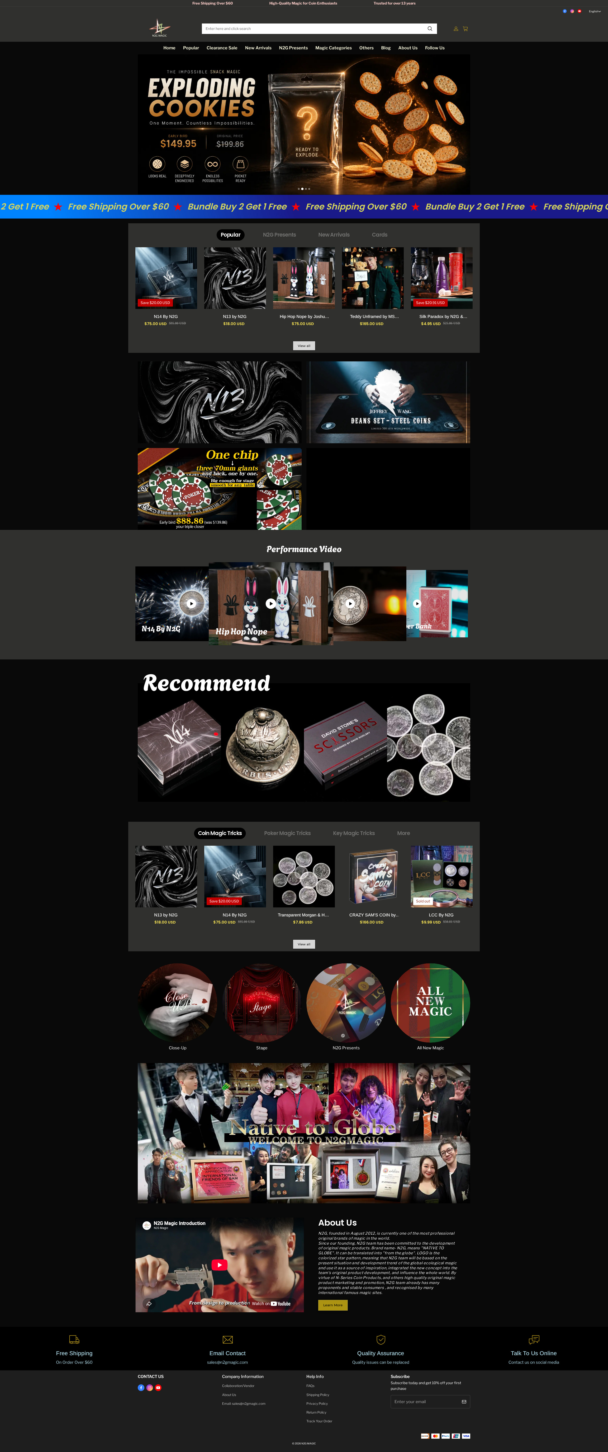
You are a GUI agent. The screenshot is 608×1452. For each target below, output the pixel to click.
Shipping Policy (317, 1395)
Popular (191, 47)
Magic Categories (333, 47)
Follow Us (435, 47)
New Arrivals (258, 47)
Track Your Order (319, 1421)
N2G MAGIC (308, 1443)
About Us (408, 47)
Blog (386, 47)
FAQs (310, 1386)
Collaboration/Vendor (238, 1386)
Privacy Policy (317, 1403)
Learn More (333, 1305)
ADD (442, 914)
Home (169, 47)
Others (366, 47)
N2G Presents (293, 47)
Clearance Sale (222, 47)
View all (304, 346)
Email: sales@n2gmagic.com (244, 1403)
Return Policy (316, 1412)
